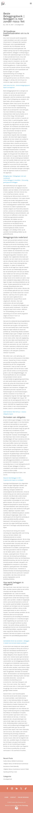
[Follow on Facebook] (7, 788)
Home (6, 797)
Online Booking (23, 797)
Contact (13, 797)
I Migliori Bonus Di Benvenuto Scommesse (15, 763)
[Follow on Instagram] (12, 788)
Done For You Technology (21, 805)
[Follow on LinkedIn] (16, 788)
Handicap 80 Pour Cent (10, 772)
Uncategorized (7, 779)
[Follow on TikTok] (26, 788)
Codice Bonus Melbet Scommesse (13, 761)
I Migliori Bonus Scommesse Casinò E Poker (16, 769)
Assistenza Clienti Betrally (11, 766)
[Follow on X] (21, 788)
